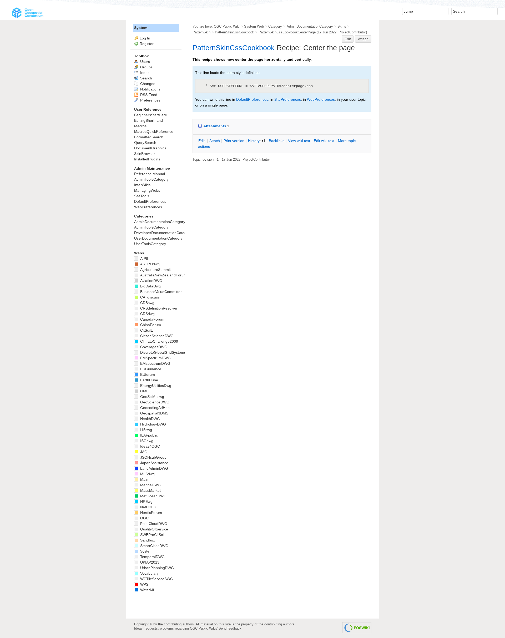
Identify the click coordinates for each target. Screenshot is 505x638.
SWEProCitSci (151, 535)
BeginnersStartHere (150, 115)
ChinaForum (150, 325)
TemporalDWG (152, 557)
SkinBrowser (144, 153)
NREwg (146, 501)
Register (147, 44)
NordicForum (150, 512)
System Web (254, 26)
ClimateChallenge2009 (158, 341)
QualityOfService (153, 529)
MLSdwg (147, 474)
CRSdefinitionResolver (158, 308)
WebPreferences (321, 99)
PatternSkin (201, 32)
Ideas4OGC (149, 446)
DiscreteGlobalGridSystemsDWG (167, 352)
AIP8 (143, 258)
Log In (145, 38)
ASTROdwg (149, 264)
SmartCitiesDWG (153, 546)
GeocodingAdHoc (154, 408)
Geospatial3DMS (153, 413)
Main (143, 479)
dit (202, 141)
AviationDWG (150, 281)
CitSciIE (146, 330)
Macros (140, 126)
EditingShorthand (148, 120)
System (140, 28)
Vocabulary (149, 573)
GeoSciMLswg (151, 396)
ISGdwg (146, 441)
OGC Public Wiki (227, 26)
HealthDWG (149, 419)
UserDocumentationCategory (158, 238)
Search (145, 78)
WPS (143, 584)
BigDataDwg (150, 286)
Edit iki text (324, 141)
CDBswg (146, 303)
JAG (143, 452)
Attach (363, 39)
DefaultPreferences (252, 99)
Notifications (149, 89)
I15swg (145, 430)
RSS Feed (148, 95)
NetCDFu (147, 507)
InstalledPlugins (147, 159)
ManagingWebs (147, 190)
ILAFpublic (148, 435)
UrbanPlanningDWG (156, 568)
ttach (214, 141)
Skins (341, 26)
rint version (234, 141)
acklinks (276, 141)
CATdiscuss (149, 297)
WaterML (147, 590)
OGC (144, 518)
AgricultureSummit (155, 269)
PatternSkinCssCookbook (234, 32)
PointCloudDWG (153, 523)
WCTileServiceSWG (156, 579)
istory (254, 141)
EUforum (147, 374)
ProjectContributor (352, 32)
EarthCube (148, 380)
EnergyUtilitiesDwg (155, 385)
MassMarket (150, 490)
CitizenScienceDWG (156, 336)
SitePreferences (287, 99)
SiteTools (141, 196)
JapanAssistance (153, 463)
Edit (348, 39)
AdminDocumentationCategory (310, 26)
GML (143, 391)
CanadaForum (151, 319)
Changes (147, 84)
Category (275, 26)
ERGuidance (150, 369)
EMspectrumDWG (154, 363)
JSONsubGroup (152, 457)
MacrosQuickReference (153, 131)
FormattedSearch (148, 137)
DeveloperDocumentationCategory (163, 233)
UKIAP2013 (149, 562)
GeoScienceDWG (154, 402)
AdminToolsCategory (151, 179)
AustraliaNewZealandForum (163, 275)
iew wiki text (299, 141)
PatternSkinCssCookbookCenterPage (287, 32)
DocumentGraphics (150, 148)
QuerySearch (145, 142)
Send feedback (230, 628)
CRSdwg (147, 314)
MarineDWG (150, 485)
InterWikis (142, 185)
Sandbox (147, 540)
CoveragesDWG (153, 347)
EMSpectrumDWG (155, 358)
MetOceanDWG (152, 496)
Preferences (149, 100)
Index (144, 72)
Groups (146, 67)
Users (144, 61)
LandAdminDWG (153, 468)
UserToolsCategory (150, 244)
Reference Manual (149, 174)
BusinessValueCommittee (161, 292)
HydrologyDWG (152, 424)
